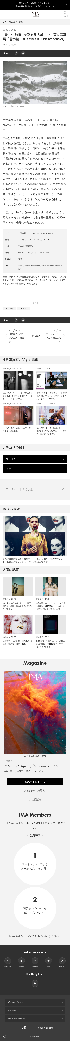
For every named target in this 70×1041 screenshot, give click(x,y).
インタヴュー (16, 369)
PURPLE (21, 246)
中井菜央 (9, 308)
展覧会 (22, 21)
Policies (12, 1010)
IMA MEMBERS (16, 1018)
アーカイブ (49, 369)
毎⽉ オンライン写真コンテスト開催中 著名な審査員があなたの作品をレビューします (35, 4)
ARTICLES (6, 369)
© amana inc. (35, 1036)
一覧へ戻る (34, 336)
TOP (4, 21)
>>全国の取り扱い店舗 (35, 756)
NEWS (12, 21)
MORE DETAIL (35, 781)
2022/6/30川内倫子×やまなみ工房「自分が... (16, 336)
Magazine (35, 663)
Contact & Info (15, 1002)
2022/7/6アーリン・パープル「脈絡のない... (53, 336)
